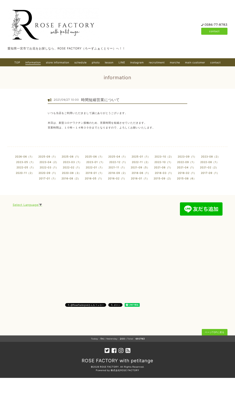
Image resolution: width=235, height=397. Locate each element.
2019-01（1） (95, 172)
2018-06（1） (141, 172)
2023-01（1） (95, 162)
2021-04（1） (186, 167)
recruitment (157, 62)
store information (57, 62)
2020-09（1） (48, 172)
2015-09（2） (163, 178)
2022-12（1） (118, 162)
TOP (17, 62)
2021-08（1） (163, 167)
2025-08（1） (71, 156)
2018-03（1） (164, 172)
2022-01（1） (95, 167)
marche (175, 62)
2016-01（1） (140, 178)
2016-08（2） (71, 178)
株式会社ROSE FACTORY (125, 370)
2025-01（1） (141, 156)
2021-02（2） (209, 167)
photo (96, 62)
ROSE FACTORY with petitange (117, 360)
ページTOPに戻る (214, 332)
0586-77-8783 (216, 24)
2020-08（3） (71, 172)
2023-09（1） (187, 156)
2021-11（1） (117, 167)
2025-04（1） (117, 156)
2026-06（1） (24, 156)
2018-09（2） (117, 172)
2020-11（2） (25, 172)
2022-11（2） (141, 162)
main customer (195, 62)
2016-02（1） (117, 178)
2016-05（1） (94, 178)
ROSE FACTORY (109, 366)
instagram (137, 62)
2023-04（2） (49, 162)
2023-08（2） (210, 156)
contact (214, 31)
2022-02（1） (72, 167)
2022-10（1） (163, 162)
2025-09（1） (47, 156)
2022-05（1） (26, 167)
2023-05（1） (25, 162)
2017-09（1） (210, 172)
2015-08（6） (186, 178)
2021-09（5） (140, 167)
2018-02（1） (187, 172)
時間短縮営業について (100, 100)
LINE (122, 62)
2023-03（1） (72, 162)
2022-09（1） (186, 162)
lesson (109, 62)
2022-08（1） (209, 162)
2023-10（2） (164, 156)
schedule (80, 62)
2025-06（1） (94, 156)
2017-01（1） (48, 178)
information (33, 62)
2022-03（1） (49, 167)
